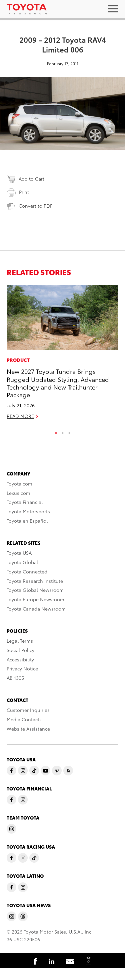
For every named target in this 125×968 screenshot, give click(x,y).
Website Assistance (28, 728)
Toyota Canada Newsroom (36, 608)
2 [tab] (62, 431)
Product (18, 359)
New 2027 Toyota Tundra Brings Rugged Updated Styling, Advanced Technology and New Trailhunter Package (58, 383)
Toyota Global (22, 562)
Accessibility (20, 659)
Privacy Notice (22, 668)
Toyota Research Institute (35, 580)
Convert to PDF (35, 205)
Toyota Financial (25, 502)
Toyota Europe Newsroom (35, 599)
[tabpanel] (62, 355)
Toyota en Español (27, 520)
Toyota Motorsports (28, 511)
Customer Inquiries (28, 710)
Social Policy (20, 650)
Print (24, 192)
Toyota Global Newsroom (35, 589)
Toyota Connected (27, 571)
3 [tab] (69, 431)
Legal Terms (20, 640)
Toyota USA (19, 552)
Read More (20, 416)
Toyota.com (19, 483)
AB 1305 (15, 677)
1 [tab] (56, 431)
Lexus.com (18, 493)
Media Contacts (24, 719)
